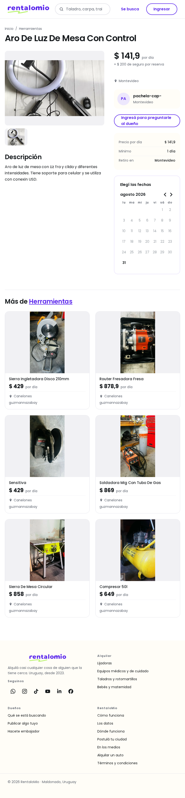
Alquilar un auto (110, 755)
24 (124, 252)
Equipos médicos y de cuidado (123, 671)
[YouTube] (47, 691)
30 (170, 252)
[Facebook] (71, 691)
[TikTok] (36, 691)
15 (162, 231)
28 (155, 252)
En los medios (108, 747)
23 (170, 241)
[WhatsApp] (13, 691)
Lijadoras (104, 663)
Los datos (105, 723)
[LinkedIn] (59, 691)
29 (162, 252)
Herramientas (30, 28)
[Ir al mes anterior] (165, 194)
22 (162, 241)
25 (132, 252)
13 (147, 231)
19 (139, 241)
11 (132, 231)
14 (155, 231)
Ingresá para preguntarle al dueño (146, 120)
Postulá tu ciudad (112, 739)
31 (124, 262)
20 (147, 241)
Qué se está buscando (27, 715)
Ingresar (161, 9)
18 (131, 241)
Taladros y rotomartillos (117, 679)
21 (154, 241)
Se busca (130, 9)
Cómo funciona (110, 715)
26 (140, 252)
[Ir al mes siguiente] (171, 194)
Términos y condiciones (117, 763)
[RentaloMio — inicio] (28, 9)
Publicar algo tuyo (23, 723)
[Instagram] (24, 691)
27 (147, 252)
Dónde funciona (111, 731)
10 (124, 231)
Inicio (9, 28)
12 (139, 231)
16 (170, 231)
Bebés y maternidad (114, 687)
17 (124, 241)
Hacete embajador (24, 731)
